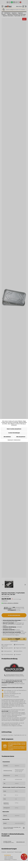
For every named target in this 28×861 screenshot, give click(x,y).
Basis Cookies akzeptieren (14, 429)
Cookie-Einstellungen (14, 432)
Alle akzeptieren (20, 436)
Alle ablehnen (7, 436)
